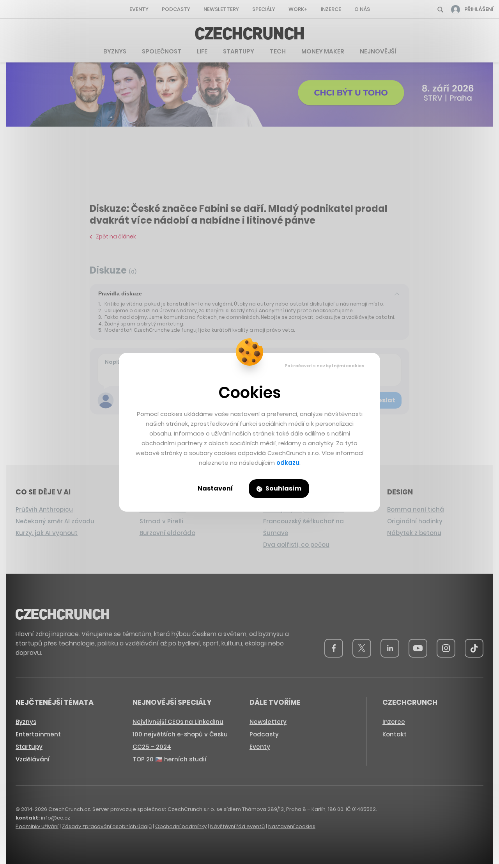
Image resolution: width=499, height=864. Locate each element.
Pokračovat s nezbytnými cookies (325, 366)
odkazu (287, 463)
